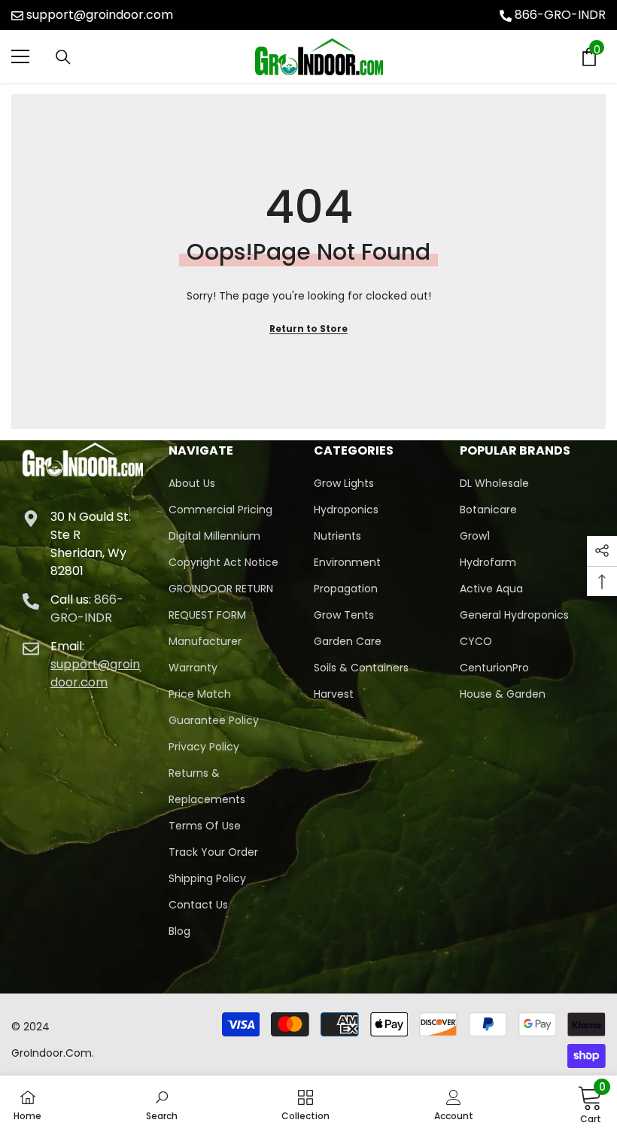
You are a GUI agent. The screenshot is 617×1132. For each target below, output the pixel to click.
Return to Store (308, 328)
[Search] (63, 57)
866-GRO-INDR (560, 14)
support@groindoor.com (99, 14)
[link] (161, 1104)
